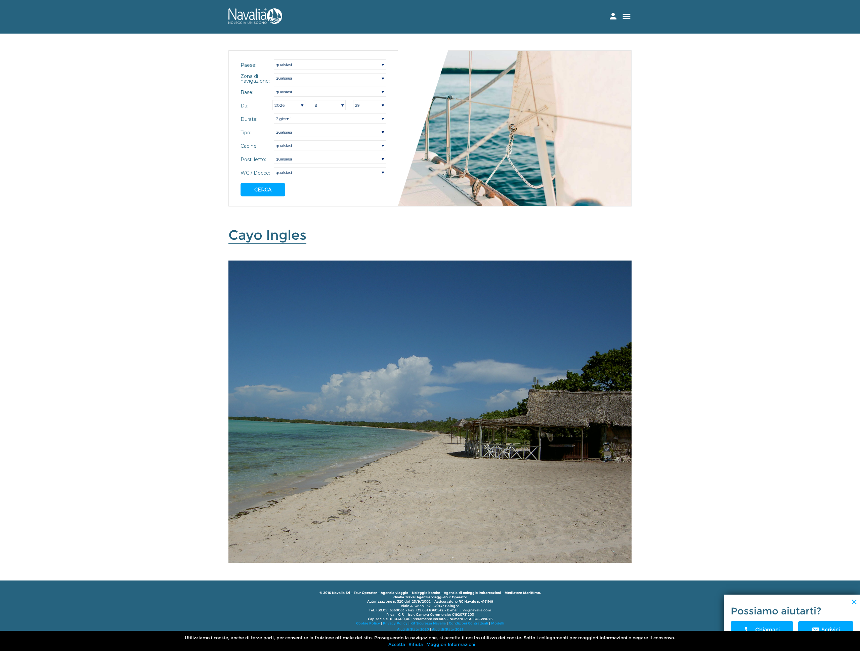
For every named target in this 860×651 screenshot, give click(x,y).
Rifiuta (415, 644)
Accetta (396, 644)
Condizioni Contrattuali (468, 623)
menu (626, 16)
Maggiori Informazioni (450, 644)
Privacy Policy (395, 623)
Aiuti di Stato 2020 (413, 629)
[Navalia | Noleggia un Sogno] (255, 22)
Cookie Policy (368, 623)
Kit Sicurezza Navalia (428, 623)
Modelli (497, 623)
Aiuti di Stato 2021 (447, 629)
